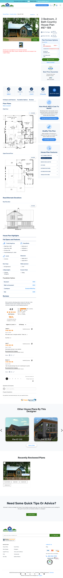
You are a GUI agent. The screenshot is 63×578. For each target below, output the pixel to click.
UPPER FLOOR (7, 485)
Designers (16, 549)
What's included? (7, 105)
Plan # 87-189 (26, 474)
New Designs (5, 549)
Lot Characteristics (46, 155)
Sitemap (52, 572)
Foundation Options (22, 99)
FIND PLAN (55, 535)
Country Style (13, 14)
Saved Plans (16, 546)
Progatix (40, 575)
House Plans (6, 14)
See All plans (31, 445)
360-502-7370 (52, 556)
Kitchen (43, 165)
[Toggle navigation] (60, 5)
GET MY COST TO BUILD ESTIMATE (49, 118)
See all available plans (43, 1)
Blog (47, 546)
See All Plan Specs (54, 93)
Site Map (5, 556)
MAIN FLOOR (23, 481)
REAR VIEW (15, 481)
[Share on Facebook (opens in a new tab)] (9, 355)
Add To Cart (51, 59)
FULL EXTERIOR (7, 481)
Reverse (35, 39)
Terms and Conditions (18, 551)
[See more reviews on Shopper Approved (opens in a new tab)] (13, 355)
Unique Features (45, 174)
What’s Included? (50, 62)
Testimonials (16, 554)
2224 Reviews (12, 314)
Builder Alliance (17, 556)
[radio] (26, 308)
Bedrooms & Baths (46, 161)
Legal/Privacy (6, 551)
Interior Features (45, 168)
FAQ (4, 554)
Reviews (31, 99)
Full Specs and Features (9, 99)
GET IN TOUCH (31, 514)
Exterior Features (46, 171)
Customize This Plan (49, 139)
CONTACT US (49, 544)
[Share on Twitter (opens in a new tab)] (11, 355)
